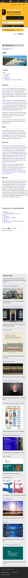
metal (16, 197)
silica (23, 103)
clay (4, 105)
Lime (5, 215)
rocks (21, 91)
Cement (5, 211)
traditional (4, 156)
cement (23, 149)
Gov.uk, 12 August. (7, 499)
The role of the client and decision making (11, 544)
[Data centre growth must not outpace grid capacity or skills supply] (13, 536)
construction (21, 156)
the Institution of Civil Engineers (12, 164)
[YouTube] (23, 34)
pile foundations (7, 173)
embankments (5, 170)
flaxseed (12, 160)
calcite (22, 102)
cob (9, 158)
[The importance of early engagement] (13, 298)
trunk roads (16, 170)
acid (7, 153)
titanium (18, 187)
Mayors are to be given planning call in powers (12, 306)
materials (11, 103)
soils (7, 152)
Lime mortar (6, 216)
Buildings (21, 208)
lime (19, 149)
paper (8, 155)
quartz (18, 103)
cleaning (4, 197)
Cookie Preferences (5, 572)
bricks (22, 158)
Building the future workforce (9, 361)
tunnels (3, 172)
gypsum (25, 184)
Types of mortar (7, 222)
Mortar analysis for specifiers (10, 217)
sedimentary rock (10, 91)
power (20, 152)
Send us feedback (8, 230)
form (3, 91)
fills (24, 170)
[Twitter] (19, 34)
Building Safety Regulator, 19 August (10, 380)
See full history (5, 49)
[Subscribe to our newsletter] (13, 19)
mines (9, 130)
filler (24, 153)
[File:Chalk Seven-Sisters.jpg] (15, 56)
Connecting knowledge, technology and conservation (14, 403)
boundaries (6, 133)
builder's (4, 160)
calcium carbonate (6, 102)
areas (11, 114)
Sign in (23, 4)
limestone (4, 90)
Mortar (5, 218)
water (19, 112)
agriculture (15, 132)
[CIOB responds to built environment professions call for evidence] (13, 559)
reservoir (20, 115)
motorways (21, 170)
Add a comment (13, 228)
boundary (22, 185)
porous (7, 112)
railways (11, 170)
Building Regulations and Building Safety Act (12, 435)
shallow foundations (22, 172)
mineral (18, 102)
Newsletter (13, 4)
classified (10, 145)
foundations (4, 167)
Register (19, 4)
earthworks (18, 165)
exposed (11, 108)
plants (23, 152)
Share (5, 228)
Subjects (7, 25)
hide (4, 72)
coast (18, 106)
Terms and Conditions (5, 574)
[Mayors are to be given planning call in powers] (13, 321)
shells (14, 90)
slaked (16, 149)
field (3, 133)
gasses (9, 153)
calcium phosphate (15, 105)
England (22, 106)
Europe (14, 135)
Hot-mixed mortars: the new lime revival (12, 213)
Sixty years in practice (7, 329)
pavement (14, 185)
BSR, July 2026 (6, 456)
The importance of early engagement (10, 286)
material (7, 149)
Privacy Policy (14, 572)
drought (20, 114)
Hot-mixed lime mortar (8, 212)
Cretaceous (13, 93)
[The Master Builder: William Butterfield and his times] (13, 353)
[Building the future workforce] (13, 374)
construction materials (19, 155)
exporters (10, 135)
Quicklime (6, 220)
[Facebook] (17, 34)
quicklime (13, 149)
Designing (15, 208)
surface (18, 121)
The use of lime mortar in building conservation (13, 221)
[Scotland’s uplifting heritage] (13, 492)
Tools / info (18, 25)
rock (6, 115)
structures (15, 172)
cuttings (7, 172)
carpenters (15, 192)
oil (14, 160)
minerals (7, 105)
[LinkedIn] (21, 34)
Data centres (5, 522)
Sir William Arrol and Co (8, 477)
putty (7, 160)
